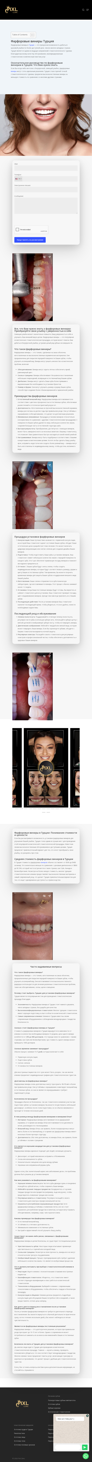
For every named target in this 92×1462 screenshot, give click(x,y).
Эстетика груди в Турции (23, 1429)
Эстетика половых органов (24, 1445)
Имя (16, 164)
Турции (31, 45)
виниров (44, 862)
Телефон (17, 177)
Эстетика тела (19, 1441)
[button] (87, 1415)
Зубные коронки (54, 1408)
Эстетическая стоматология (59, 1412)
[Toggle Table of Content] (31, 35)
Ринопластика (19, 1433)
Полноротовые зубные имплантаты (62, 1400)
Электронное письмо (22, 185)
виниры (13, 71)
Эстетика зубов (54, 1404)
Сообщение (18, 196)
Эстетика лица (19, 1437)
